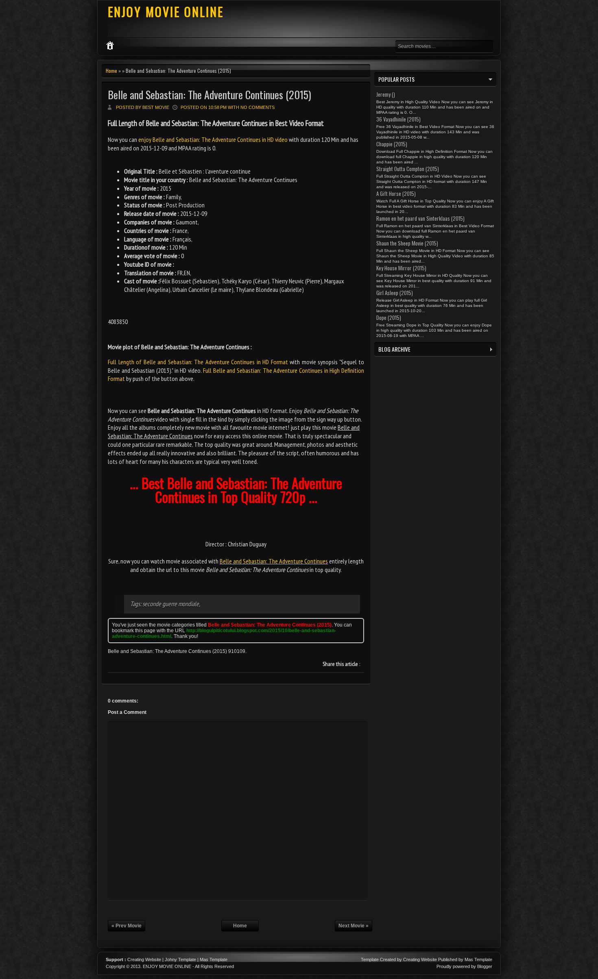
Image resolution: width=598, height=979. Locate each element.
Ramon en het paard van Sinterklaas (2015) (420, 218)
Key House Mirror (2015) (401, 268)
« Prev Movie (126, 926)
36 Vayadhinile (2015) (398, 119)
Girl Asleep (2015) (394, 293)
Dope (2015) (388, 317)
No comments (257, 107)
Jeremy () (385, 94)
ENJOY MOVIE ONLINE (166, 11)
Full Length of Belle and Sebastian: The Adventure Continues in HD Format (198, 362)
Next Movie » (353, 926)
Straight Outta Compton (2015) (407, 169)
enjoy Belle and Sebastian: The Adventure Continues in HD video (213, 139)
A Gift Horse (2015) (396, 193)
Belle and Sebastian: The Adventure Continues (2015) (209, 94)
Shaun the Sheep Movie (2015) (407, 243)
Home (111, 70)
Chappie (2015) (391, 144)
